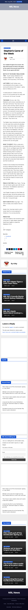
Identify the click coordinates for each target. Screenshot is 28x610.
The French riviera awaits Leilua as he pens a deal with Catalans (13, 565)
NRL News (14, 6)
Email (3, 452)
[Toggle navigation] (13, 41)
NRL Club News (7, 531)
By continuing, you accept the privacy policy (14, 457)
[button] (23, 40)
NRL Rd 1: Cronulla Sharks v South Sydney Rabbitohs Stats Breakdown (13, 298)
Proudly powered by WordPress (9, 598)
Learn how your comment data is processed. (13, 332)
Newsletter (9, 607)
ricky (11, 57)
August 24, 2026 (8, 537)
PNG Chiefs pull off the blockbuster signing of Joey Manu (12, 534)
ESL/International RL (8, 561)
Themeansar (14, 600)
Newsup (22, 598)
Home (5, 603)
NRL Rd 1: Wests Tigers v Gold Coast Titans (13, 282)
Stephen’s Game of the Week (9, 253)
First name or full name (7, 447)
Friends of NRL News (19, 603)
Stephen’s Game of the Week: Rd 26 (19, 253)
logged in (11, 327)
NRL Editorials (7, 48)
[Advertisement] (14, 25)
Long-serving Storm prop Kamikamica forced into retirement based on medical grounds (13, 403)
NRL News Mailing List (16, 607)
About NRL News (10, 603)
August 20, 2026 (8, 552)
